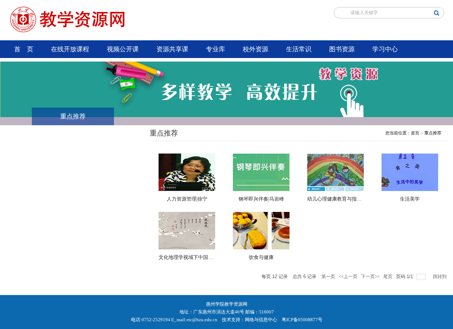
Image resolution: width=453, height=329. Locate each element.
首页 (415, 133)
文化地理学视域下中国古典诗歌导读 (198, 257)
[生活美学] (410, 171)
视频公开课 (123, 49)
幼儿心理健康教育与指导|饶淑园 (342, 199)
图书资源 (342, 49)
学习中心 (385, 49)
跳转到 (440, 276)
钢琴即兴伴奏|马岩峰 (261, 199)
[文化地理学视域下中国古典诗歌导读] (187, 230)
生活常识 (298, 49)
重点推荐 (432, 133)
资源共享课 (172, 49)
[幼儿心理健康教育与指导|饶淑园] (335, 171)
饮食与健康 (261, 257)
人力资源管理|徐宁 (187, 199)
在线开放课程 (70, 49)
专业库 (215, 49)
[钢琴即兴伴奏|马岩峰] (261, 171)
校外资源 (255, 49)
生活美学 (410, 199)
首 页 (23, 49)
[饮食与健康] (261, 230)
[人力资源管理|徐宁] (187, 171)
